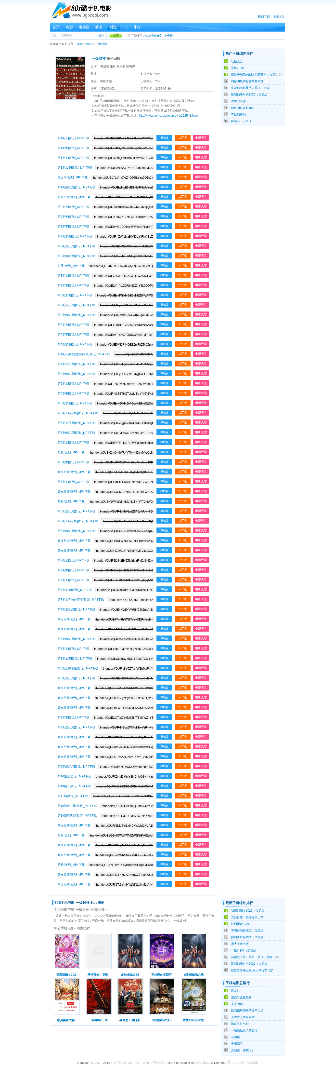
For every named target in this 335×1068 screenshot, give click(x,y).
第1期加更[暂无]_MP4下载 (75, 167)
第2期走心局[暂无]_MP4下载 (76, 246)
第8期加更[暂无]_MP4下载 (75, 658)
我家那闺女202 (66, 974)
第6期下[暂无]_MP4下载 (73, 482)
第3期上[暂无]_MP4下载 (73, 275)
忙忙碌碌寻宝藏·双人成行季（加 (252, 970)
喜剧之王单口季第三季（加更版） (253, 957)
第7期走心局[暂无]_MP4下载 (76, 609)
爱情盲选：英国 (98, 974)
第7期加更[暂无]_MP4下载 (75, 590)
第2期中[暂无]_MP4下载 (73, 216)
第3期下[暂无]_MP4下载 (73, 285)
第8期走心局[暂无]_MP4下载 (76, 678)
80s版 (164, 137)
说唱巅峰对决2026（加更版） (250, 94)
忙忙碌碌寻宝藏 (193, 1020)
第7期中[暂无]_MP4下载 (73, 570)
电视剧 (84, 27)
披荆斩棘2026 (240, 924)
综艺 (113, 27)
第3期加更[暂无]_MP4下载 (75, 295)
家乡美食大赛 (240, 944)
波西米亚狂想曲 (241, 997)
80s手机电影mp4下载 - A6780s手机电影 (137, 1063)
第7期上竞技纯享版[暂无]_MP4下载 (81, 599)
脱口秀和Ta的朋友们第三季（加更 (253, 74)
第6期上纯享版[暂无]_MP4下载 (78, 521)
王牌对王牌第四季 (243, 1017)
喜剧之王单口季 (129, 1020)
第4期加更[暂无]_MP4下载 (75, 344)
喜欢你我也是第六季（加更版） (251, 88)
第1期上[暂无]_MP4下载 (73, 138)
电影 (69, 27)
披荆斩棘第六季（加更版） (248, 937)
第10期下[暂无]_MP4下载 (74, 786)
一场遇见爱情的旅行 (244, 1030)
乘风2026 (237, 68)
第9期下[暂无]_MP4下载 (73, 717)
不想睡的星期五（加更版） (248, 930)
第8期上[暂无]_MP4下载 (73, 648)
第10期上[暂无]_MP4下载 (74, 776)
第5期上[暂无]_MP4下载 (73, 383)
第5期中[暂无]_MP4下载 (73, 393)
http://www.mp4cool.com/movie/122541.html (168, 115)
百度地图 (239, 1063)
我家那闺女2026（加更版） (249, 910)
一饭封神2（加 (98, 1020)
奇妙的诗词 (238, 114)
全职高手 (237, 1043)
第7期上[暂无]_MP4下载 (73, 560)
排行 (137, 27)
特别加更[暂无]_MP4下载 (74, 197)
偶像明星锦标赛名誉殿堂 (247, 81)
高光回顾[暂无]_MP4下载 (74, 472)
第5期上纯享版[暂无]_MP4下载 (78, 413)
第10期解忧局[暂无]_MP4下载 (77, 815)
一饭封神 (101, 44)
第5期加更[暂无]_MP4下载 (75, 403)
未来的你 (237, 1004)
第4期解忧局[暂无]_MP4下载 (76, 374)
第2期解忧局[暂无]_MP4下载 (76, 256)
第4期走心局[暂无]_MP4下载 (76, 364)
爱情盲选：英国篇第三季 (247, 917)
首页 (56, 27)
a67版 (183, 137)
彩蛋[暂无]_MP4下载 (71, 266)
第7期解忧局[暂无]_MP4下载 (76, 639)
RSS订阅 (264, 16)
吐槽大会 (237, 61)
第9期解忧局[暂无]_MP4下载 (76, 766)
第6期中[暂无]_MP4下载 (73, 462)
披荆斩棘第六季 (193, 974)
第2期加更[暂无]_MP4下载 (75, 236)
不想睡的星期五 (161, 974)
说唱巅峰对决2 (161, 1020)
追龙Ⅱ (234, 990)
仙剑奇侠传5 (153, 35)
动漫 (98, 27)
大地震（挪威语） (243, 1050)
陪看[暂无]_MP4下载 (71, 452)
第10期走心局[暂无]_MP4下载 (77, 806)
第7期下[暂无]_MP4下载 (73, 580)
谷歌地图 (252, 1063)
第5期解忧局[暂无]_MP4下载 (76, 432)
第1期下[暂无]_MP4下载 (73, 158)
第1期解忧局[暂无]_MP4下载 (76, 187)
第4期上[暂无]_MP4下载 (73, 324)
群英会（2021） (242, 121)
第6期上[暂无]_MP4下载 (73, 442)
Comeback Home (242, 107)
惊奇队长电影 (240, 1024)
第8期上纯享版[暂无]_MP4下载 (78, 668)
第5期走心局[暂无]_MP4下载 (76, 423)
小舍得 (168, 35)
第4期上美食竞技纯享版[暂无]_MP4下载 (84, 354)
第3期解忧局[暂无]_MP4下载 (76, 315)
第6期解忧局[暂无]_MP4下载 (76, 531)
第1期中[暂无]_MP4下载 (73, 148)
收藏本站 (279, 16)
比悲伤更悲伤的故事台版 (247, 1010)
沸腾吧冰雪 (238, 101)
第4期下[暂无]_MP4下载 (73, 334)
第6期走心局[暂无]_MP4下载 (76, 511)
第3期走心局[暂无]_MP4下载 (76, 305)
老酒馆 (235, 1037)
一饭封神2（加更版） (245, 950)
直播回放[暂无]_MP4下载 (74, 540)
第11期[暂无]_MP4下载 (73, 796)
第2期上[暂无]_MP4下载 (73, 207)
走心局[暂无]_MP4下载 (73, 177)
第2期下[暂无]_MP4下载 (73, 226)
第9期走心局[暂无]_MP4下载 (76, 727)
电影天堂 (201, 137)
